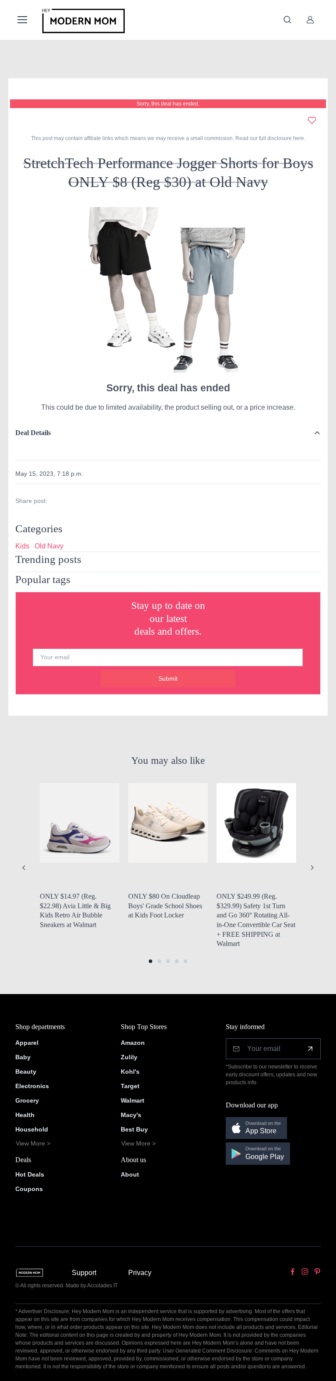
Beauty (25, 1071)
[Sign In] (310, 19)
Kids (22, 546)
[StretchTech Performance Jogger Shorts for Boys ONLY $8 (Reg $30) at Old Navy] (168, 289)
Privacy (139, 1272)
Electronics (32, 1085)
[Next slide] (312, 867)
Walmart (132, 1100)
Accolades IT (102, 1286)
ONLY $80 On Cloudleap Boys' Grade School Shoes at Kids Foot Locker (165, 906)
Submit (168, 678)
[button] (150, 961)
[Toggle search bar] (287, 19)
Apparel (26, 1042)
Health (25, 1114)
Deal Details (33, 432)
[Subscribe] (310, 1049)
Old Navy (49, 546)
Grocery (27, 1100)
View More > (33, 1143)
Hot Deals (29, 1174)
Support (84, 1272)
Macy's (131, 1114)
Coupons (29, 1188)
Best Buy (134, 1129)
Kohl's (130, 1071)
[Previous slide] (24, 867)
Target (130, 1085)
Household (31, 1129)
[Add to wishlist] (312, 120)
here (298, 138)
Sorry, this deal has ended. (168, 104)
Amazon (133, 1042)
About (130, 1174)
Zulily (129, 1057)
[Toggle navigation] (21, 20)
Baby (23, 1057)
